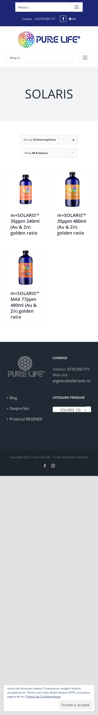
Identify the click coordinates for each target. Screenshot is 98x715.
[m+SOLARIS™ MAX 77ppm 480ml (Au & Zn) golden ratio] (25, 267)
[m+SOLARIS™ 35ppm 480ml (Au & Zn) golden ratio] (72, 189)
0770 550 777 (78, 369)
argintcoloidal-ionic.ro (71, 380)
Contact (27, 19)
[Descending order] (73, 139)
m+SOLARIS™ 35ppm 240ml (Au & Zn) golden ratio (25, 224)
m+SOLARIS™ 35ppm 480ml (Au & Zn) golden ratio (71, 224)
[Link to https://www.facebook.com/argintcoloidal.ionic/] (63, 19)
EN (74, 19)
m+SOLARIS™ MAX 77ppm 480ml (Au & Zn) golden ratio (24, 305)
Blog (13, 397)
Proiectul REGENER (26, 419)
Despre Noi (19, 408)
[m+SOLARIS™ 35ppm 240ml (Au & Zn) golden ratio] (25, 189)
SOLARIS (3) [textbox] (70, 410)
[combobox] (72, 410)
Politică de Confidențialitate (43, 696)
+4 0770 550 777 (44, 19)
